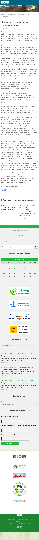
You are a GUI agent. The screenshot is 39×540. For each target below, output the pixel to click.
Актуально (4, 353)
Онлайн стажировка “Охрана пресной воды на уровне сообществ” (9, 207)
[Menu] (36, 2)
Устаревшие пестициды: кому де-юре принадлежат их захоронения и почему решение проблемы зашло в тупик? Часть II (18, 371)
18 (9, 274)
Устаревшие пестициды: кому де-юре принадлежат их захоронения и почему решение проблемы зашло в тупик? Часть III (18, 358)
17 (4, 274)
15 (30, 271)
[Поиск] (36, 247)
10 (4, 271)
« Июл (19, 282)
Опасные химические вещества (19, 353)
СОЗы (32, 353)
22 (30, 274)
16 (35, 271)
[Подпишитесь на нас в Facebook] (21, 527)
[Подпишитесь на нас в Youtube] (18, 527)
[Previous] (17, 467)
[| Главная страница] (6, 2)
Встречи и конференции (10, 14)
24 (4, 276)
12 (14, 271)
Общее (22, 14)
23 (35, 274)
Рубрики (3, 402)
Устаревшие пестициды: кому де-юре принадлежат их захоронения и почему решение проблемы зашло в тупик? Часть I (18, 385)
